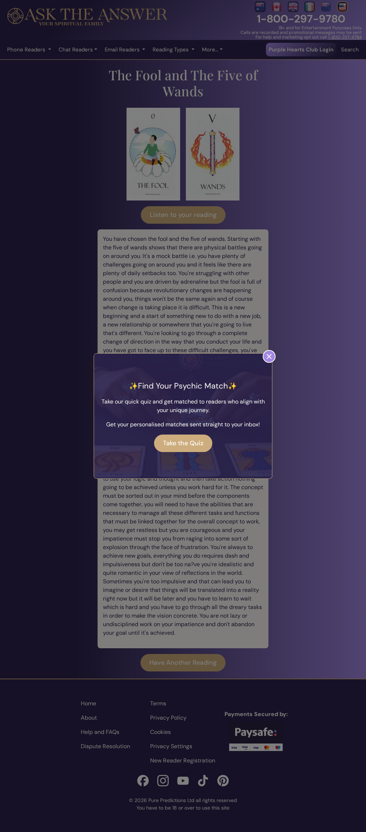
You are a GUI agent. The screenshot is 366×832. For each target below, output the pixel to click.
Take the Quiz (183, 443)
